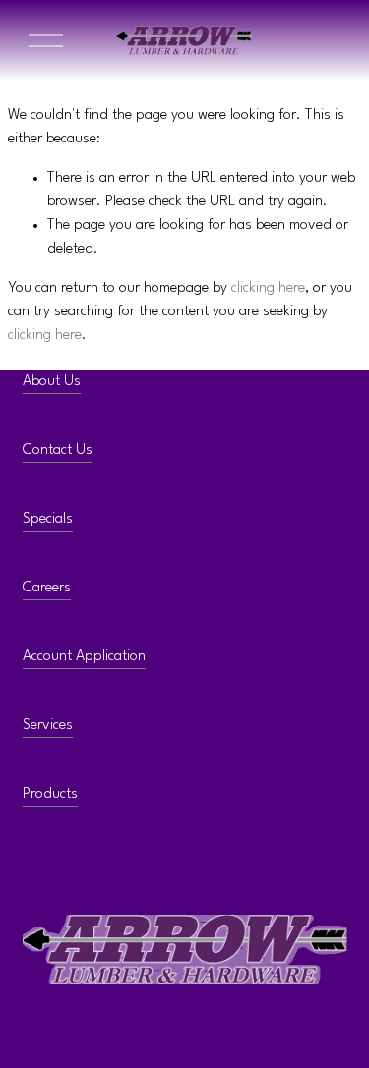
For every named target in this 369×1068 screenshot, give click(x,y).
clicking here (268, 288)
